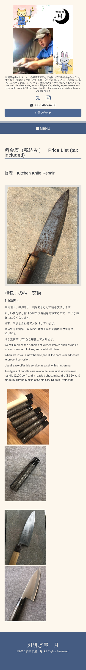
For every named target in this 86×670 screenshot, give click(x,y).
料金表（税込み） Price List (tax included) (41, 153)
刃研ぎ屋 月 (43, 645)
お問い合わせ (43, 112)
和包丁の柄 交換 (23, 292)
